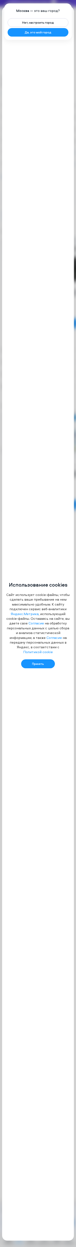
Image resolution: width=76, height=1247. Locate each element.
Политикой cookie (38, 652)
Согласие (36, 623)
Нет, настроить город (38, 22)
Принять (38, 664)
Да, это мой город (38, 32)
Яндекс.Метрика (25, 613)
